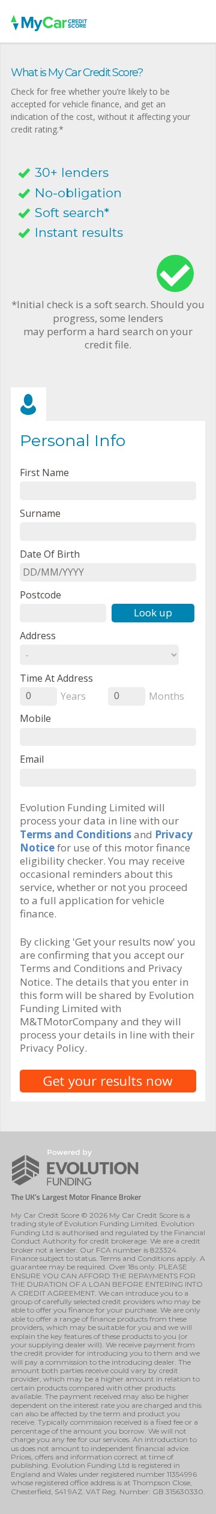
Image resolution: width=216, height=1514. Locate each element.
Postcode (40, 594)
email (32, 759)
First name (44, 472)
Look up (153, 612)
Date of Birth (50, 553)
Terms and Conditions (75, 834)
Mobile (35, 718)
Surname (40, 513)
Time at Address (56, 678)
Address (38, 635)
